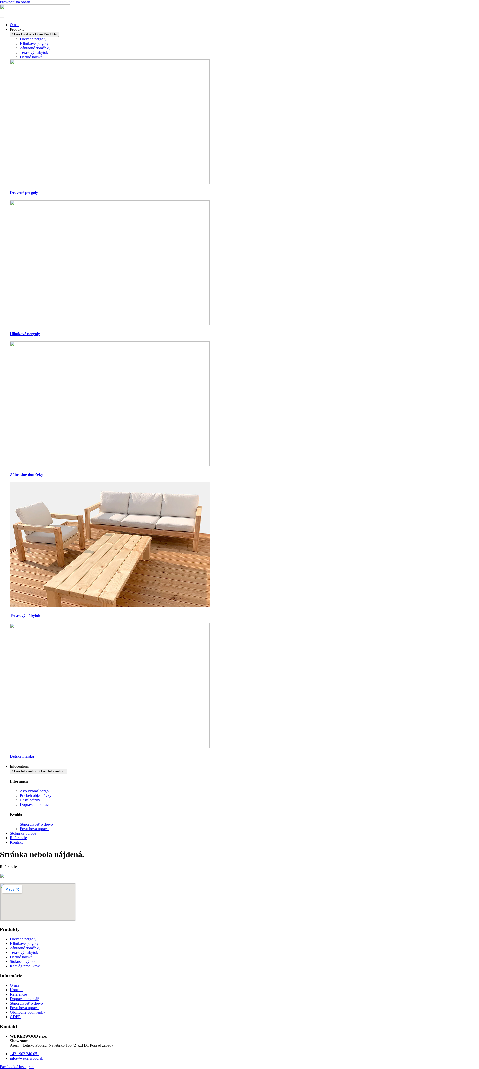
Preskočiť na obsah (15, 2)
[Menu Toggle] (2, 17)
